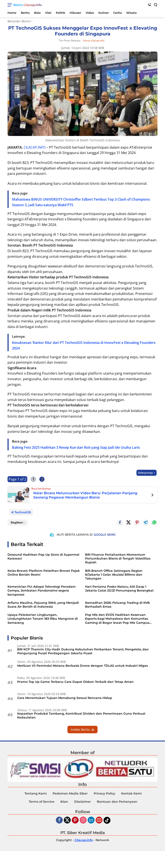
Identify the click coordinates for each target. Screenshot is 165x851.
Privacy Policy (104, 793)
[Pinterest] (75, 820)
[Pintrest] (137, 522)
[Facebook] (59, 820)
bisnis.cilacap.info (93, 40)
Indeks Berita (80, 729)
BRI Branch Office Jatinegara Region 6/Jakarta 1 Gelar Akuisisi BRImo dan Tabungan (113, 574)
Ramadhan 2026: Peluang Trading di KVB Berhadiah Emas (117, 605)
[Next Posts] (152, 496)
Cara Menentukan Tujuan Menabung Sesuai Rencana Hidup (64, 698)
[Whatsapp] (154, 522)
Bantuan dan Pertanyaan (117, 802)
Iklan (64, 802)
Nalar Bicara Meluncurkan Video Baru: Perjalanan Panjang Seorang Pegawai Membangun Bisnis (85, 495)
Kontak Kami (131, 793)
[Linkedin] (91, 820)
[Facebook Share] (120, 522)
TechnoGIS (22, 512)
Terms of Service (41, 802)
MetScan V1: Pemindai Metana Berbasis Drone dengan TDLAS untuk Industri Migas (82, 666)
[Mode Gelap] (149, 4)
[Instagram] (83, 820)
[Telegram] (145, 522)
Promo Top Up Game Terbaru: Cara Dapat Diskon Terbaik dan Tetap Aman (75, 682)
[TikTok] (107, 820)
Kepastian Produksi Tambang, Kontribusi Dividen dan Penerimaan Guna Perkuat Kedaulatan (81, 715)
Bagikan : (17, 522)
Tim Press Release (70, 40)
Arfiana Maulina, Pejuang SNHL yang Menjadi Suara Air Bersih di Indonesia (43, 605)
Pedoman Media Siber (70, 793)
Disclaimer (82, 802)
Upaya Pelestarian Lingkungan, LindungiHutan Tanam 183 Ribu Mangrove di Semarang (43, 618)
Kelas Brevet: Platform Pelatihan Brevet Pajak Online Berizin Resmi (44, 572)
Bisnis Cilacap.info (27, 5)
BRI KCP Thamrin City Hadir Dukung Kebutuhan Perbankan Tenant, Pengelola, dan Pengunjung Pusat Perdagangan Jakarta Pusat (83, 651)
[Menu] (10, 5)
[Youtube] (99, 820)
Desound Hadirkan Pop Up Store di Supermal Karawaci (43, 556)
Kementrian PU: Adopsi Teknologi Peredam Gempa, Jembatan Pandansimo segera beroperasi (42, 590)
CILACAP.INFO (35, 147)
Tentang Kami (35, 793)
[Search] (155, 4)
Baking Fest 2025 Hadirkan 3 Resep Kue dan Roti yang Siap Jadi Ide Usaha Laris (76, 447)
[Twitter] (128, 522)
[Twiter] (67, 820)
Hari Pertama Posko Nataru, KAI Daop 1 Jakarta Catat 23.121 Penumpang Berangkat (119, 588)
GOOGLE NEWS (105, 534)
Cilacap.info (84, 840)
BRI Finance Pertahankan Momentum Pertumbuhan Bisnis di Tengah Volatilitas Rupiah (117, 558)
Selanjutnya (145, 472)
